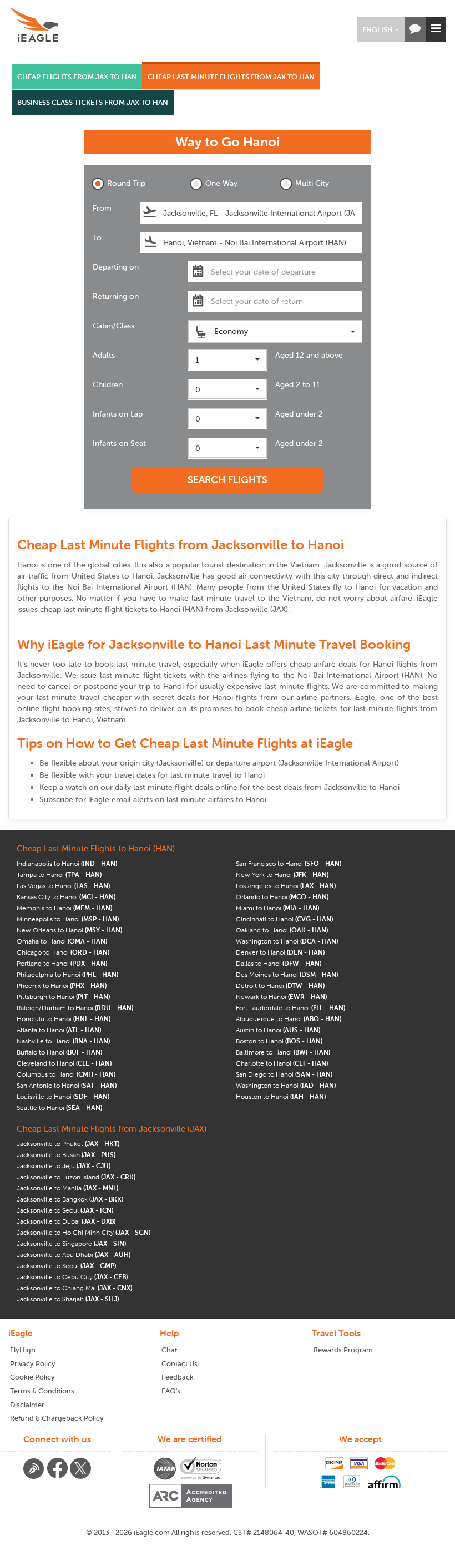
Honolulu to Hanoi (63, 1019)
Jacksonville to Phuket (68, 1143)
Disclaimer (27, 1405)
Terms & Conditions (42, 1391)
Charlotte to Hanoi (282, 1063)
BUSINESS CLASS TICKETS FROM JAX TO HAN (92, 102)
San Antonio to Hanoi (67, 1085)
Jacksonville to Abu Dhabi (73, 1254)
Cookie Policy (32, 1377)
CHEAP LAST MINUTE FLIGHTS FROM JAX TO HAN (231, 77)
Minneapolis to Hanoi (68, 919)
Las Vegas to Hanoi (63, 885)
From (102, 208)
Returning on (116, 296)
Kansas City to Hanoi (66, 897)
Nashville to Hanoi (63, 1041)
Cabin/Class (113, 326)
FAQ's (170, 1391)
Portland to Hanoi (62, 963)
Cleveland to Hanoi (64, 1063)
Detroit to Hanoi (280, 985)
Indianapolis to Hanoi (67, 863)
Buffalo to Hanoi (59, 1052)
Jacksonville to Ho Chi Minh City (83, 1232)
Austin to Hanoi (278, 1030)
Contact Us (179, 1363)
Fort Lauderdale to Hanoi (290, 1007)
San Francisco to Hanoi (288, 863)
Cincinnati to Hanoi (284, 919)
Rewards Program (343, 1350)
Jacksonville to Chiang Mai (74, 1288)
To (97, 237)
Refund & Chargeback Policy (57, 1418)
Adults (104, 355)
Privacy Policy (32, 1363)
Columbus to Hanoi (66, 1074)
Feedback (177, 1377)
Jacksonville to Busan (66, 1154)
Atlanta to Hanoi (59, 1030)
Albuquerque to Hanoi (288, 1019)
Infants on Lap (118, 414)
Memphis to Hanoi (64, 908)
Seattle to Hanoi (59, 1107)
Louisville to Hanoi (63, 1096)
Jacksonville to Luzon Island (76, 1177)
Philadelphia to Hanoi (67, 974)
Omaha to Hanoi (62, 941)
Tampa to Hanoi (59, 874)
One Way (221, 183)
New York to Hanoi (282, 874)
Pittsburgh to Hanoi (63, 996)
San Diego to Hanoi (284, 1074)
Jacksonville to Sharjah (68, 1299)
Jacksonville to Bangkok (70, 1199)
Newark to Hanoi (281, 996)
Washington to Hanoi (287, 941)
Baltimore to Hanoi (283, 1052)
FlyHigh (23, 1350)
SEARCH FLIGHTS (227, 479)
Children (108, 384)
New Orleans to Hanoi (69, 930)
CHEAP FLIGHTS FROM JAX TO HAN (77, 77)
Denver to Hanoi (280, 952)
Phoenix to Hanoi (62, 985)
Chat (169, 1350)
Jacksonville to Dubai (66, 1221)
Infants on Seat (119, 443)
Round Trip (126, 183)
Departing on (116, 267)
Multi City (312, 183)
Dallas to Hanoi (278, 963)
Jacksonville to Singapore (71, 1243)
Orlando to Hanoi (282, 897)
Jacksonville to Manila (67, 1188)
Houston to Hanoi (281, 1096)
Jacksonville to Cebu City (72, 1277)
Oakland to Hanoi (282, 930)
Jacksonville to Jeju (63, 1166)
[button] (381, 29)
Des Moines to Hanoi (287, 974)
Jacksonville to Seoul (65, 1210)
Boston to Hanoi (279, 1041)
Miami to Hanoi (277, 908)
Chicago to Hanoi (63, 952)
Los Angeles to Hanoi (286, 885)
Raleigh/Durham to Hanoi (75, 1007)
